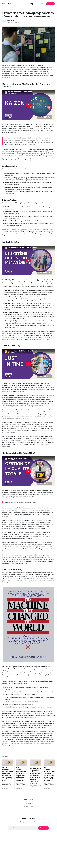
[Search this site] (38, 4)
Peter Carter (10, 20)
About (9, 3)
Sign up (28, 803)
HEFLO (44, 337)
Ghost (31, 806)
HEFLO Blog (28, 4)
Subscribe (50, 3)
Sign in (43, 3)
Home (3, 3)
